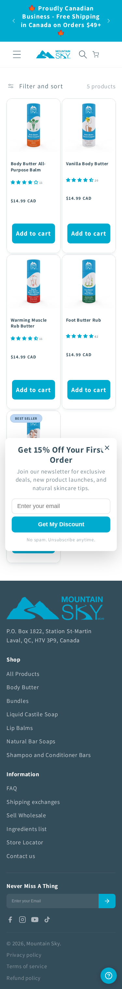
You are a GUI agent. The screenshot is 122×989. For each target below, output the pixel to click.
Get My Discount (61, 524)
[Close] (107, 448)
